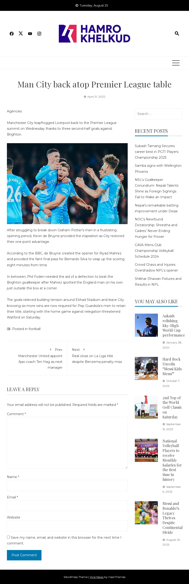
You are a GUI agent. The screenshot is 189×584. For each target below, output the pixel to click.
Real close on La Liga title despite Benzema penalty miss (97, 356)
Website (13, 517)
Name (13, 477)
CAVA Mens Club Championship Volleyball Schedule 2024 (154, 251)
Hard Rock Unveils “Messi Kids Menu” (172, 366)
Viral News (96, 577)
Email (12, 497)
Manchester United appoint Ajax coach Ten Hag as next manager (40, 359)
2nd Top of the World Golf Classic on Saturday (172, 407)
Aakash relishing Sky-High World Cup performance (173, 325)
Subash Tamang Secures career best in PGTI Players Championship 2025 (156, 152)
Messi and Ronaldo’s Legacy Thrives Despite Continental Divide (172, 518)
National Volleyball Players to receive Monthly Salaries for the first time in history (172, 460)
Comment (16, 414)
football (35, 329)
